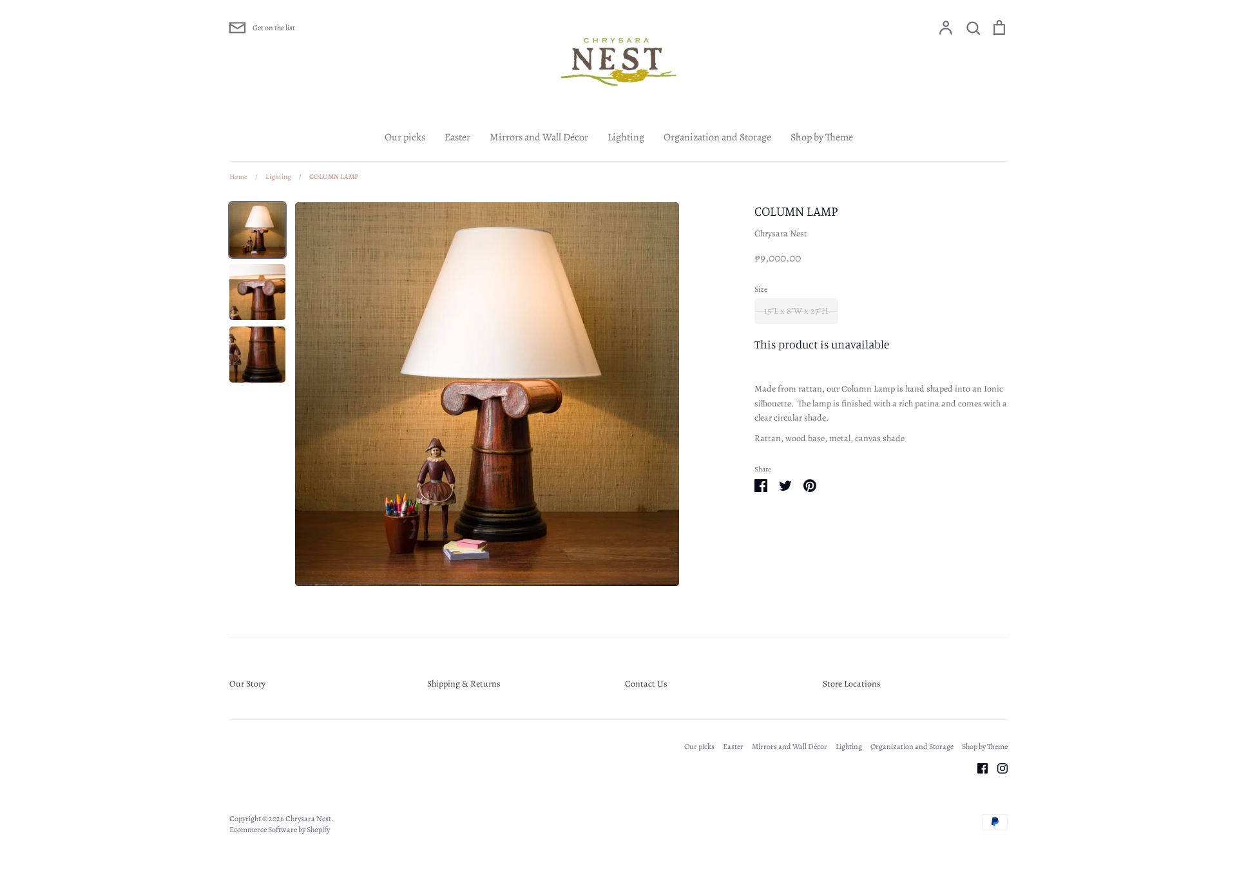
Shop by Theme (822, 137)
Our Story (247, 684)
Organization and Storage (717, 137)
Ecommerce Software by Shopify (279, 829)
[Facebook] (978, 767)
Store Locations (852, 684)
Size (760, 289)
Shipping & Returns (464, 684)
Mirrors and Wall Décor (539, 137)
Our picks (405, 137)
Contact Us (646, 684)
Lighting (626, 137)
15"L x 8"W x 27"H (796, 311)
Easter (457, 137)
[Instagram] (998, 767)
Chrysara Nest (780, 233)
